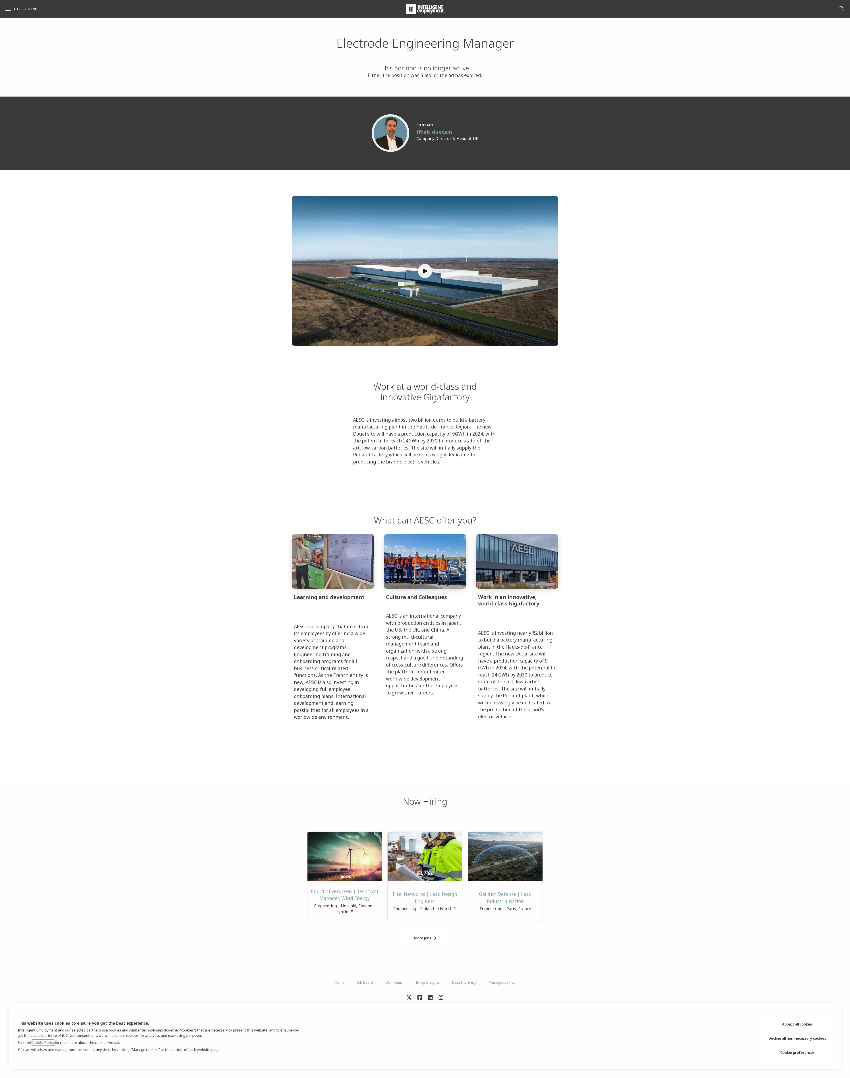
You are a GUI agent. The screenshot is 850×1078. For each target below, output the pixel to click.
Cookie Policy (43, 1042)
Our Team (393, 982)
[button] (841, 9)
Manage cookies (502, 982)
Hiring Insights (427, 982)
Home (339, 982)
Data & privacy (464, 982)
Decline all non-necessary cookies (797, 1038)
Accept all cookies (797, 1024)
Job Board (365, 982)
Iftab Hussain (434, 132)
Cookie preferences (797, 1052)
